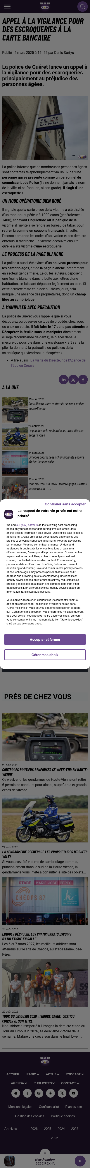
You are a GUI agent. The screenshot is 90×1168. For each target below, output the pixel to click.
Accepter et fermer (45, 639)
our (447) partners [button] (27, 525)
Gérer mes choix (45, 654)
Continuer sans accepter (65, 503)
